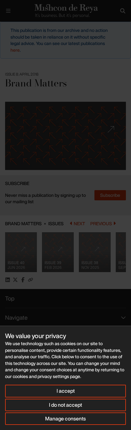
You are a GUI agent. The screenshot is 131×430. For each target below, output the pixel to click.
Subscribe (110, 195)
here (15, 50)
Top (10, 298)
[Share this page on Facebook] (22, 279)
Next (79, 223)
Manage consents (65, 418)
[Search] (122, 11)
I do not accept (65, 405)
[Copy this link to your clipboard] (30, 279)
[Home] (65, 11)
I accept (66, 391)
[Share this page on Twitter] (15, 279)
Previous (101, 223)
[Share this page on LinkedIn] (7, 279)
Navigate (16, 317)
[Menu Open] (8, 11)
